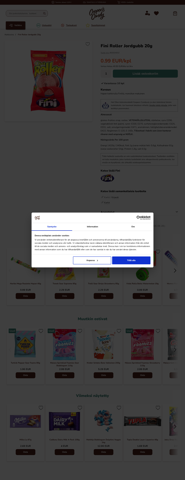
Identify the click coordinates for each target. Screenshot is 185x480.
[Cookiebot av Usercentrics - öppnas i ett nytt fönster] (138, 218)
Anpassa (90, 260)
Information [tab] (92, 226)
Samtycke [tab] (52, 226)
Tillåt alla (131, 260)
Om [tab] (133, 226)
